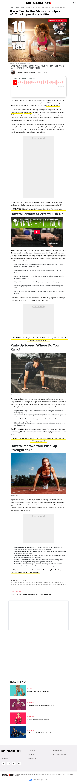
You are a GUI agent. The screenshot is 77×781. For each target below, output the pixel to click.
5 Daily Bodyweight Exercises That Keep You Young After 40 (43, 209)
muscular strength (17, 112)
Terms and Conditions (60, 754)
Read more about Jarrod (59, 584)
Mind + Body (20, 7)
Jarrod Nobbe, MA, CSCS (26, 72)
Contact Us (32, 758)
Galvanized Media (28, 774)
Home (12, 7)
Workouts (46, 594)
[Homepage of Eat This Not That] (11, 751)
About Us (31, 750)
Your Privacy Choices (40, 780)
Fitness (23, 594)
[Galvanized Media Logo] (8, 775)
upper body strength (53, 105)
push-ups (62, 103)
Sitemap (31, 754)
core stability (28, 112)
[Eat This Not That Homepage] (38, 3)
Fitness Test (33, 594)
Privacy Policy (57, 750)
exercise (14, 594)
